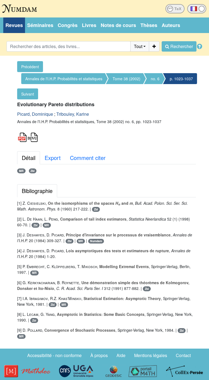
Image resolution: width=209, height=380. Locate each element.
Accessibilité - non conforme (54, 355)
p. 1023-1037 (181, 78)
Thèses (148, 25)
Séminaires (40, 25)
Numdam (96, 241)
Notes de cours (118, 25)
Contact (183, 355)
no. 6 (155, 78)
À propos (99, 355)
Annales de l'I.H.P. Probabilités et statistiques (63, 78)
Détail (28, 158)
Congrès (68, 25)
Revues (14, 25)
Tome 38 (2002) (126, 78)
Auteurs (171, 25)
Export (53, 158)
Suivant (27, 94)
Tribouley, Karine (72, 114)
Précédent (30, 66)
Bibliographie (37, 191)
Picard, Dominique (35, 114)
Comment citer (88, 158)
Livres (89, 25)
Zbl (32, 171)
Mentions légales (150, 355)
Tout (138, 46)
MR (21, 171)
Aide (120, 355)
